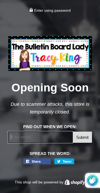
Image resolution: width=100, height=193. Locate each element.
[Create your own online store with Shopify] (75, 182)
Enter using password (52, 10)
